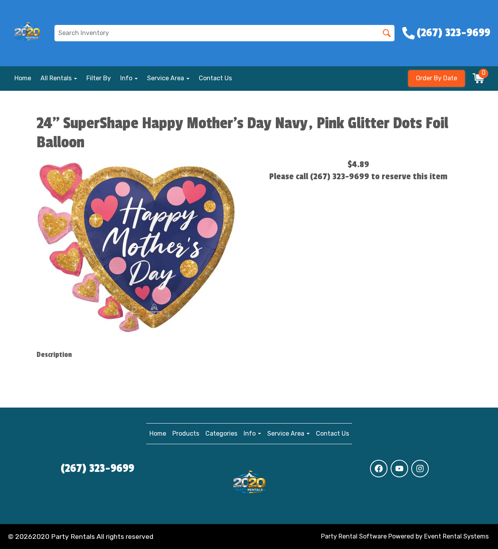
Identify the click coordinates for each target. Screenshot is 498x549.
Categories (221, 433)
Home (22, 78)
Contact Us (215, 78)
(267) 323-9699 (97, 468)
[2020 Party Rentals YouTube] (399, 468)
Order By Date (436, 78)
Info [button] (127, 78)
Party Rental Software (354, 536)
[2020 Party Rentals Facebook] (379, 468)
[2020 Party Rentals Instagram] (420, 468)
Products (185, 433)
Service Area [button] (166, 78)
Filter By (98, 78)
